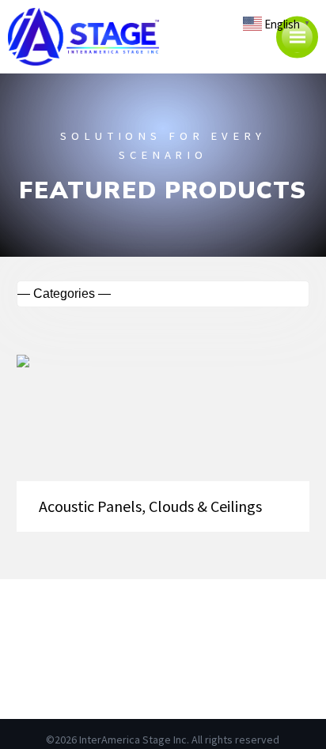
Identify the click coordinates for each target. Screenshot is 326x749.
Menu (297, 37)
